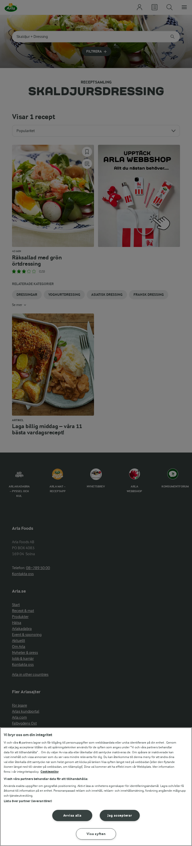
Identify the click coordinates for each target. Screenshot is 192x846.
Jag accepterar (120, 815)
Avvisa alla (72, 815)
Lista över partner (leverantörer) (28, 801)
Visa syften (96, 834)
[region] (96, 786)
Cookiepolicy (49, 771)
